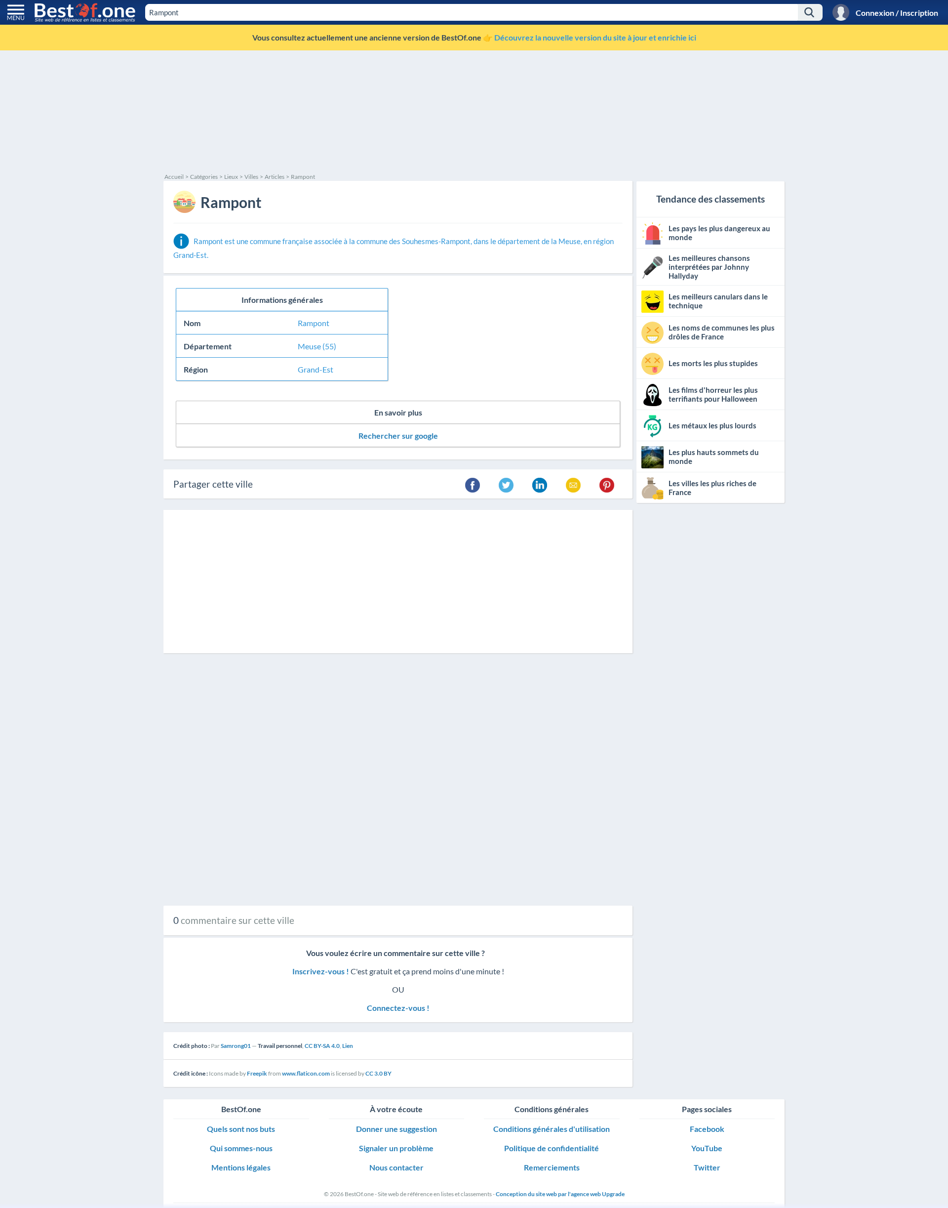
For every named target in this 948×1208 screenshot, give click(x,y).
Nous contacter (396, 1167)
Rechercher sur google (398, 435)
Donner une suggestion (396, 1128)
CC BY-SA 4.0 (322, 1045)
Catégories (204, 176)
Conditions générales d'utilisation (551, 1128)
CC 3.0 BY (378, 1073)
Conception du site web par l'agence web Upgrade (560, 1194)
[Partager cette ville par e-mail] (573, 484)
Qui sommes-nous (241, 1148)
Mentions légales (241, 1167)
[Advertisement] (459, 99)
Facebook (707, 1128)
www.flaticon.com (306, 1073)
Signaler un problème (396, 1148)
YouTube (706, 1148)
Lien (347, 1045)
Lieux (231, 176)
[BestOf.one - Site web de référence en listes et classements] (85, 12)
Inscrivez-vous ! (321, 971)
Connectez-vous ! (398, 1007)
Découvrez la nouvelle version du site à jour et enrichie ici (595, 37)
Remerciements (552, 1167)
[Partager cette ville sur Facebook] (472, 484)
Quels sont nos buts (241, 1128)
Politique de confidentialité (551, 1148)
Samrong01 (236, 1045)
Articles (274, 176)
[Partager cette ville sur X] (506, 484)
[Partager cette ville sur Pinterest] (607, 484)
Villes (251, 176)
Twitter (707, 1167)
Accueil (174, 176)
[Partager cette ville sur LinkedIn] (539, 484)
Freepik (257, 1073)
